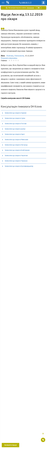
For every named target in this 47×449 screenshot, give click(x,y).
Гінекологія (19, 55)
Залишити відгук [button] (10, 445)
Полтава (9, 55)
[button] (43, 434)
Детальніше (30, 8)
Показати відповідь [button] (9, 58)
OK (38, 8)
